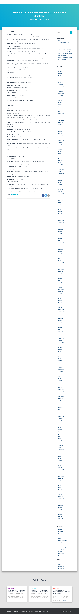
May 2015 (59, 351)
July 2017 (60, 293)
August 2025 (60, 95)
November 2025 (61, 89)
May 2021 (59, 209)
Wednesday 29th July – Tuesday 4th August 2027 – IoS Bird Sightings (61, 592)
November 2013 (61, 391)
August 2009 (60, 505)
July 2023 (60, 151)
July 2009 (60, 507)
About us (9, 611)
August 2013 (60, 398)
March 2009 (60, 516)
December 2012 (61, 416)
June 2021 (60, 207)
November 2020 (61, 222)
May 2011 (59, 458)
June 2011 (60, 456)
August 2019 (60, 249)
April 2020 (60, 238)
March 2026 (60, 80)
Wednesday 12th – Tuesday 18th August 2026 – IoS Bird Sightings (17, 591)
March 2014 (60, 382)
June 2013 (60, 402)
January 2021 (60, 218)
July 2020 (60, 231)
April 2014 (60, 380)
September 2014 (61, 369)
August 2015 (60, 345)
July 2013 (60, 400)
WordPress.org (61, 568)
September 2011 (61, 449)
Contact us (45, 611)
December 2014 (61, 362)
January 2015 (60, 360)
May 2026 (59, 75)
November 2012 (61, 418)
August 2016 (60, 318)
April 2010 (60, 487)
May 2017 (59, 298)
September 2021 (61, 200)
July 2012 (60, 427)
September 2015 (61, 342)
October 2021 (60, 198)
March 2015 (60, 356)
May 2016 (59, 325)
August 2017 (60, 291)
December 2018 (61, 262)
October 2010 (60, 474)
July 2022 (60, 178)
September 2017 (61, 289)
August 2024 (60, 122)
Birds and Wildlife (38, 611)
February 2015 (60, 358)
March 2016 (60, 329)
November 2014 (61, 365)
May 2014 (59, 378)
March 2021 (60, 213)
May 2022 (59, 182)
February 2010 (60, 491)
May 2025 (59, 102)
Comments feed (61, 566)
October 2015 (60, 340)
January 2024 (60, 138)
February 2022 (60, 189)
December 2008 (61, 523)
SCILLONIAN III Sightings (62, 544)
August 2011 (60, 451)
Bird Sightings (60, 531)
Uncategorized (14, 194)
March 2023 (60, 160)
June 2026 (60, 73)
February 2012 (60, 438)
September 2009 (61, 503)
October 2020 (60, 224)
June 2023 (60, 153)
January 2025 (60, 111)
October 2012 (60, 420)
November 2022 (61, 169)
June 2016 (60, 322)
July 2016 (60, 320)
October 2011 (60, 447)
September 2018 (61, 269)
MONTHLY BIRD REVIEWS (62, 540)
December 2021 (61, 193)
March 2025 (60, 106)
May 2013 (59, 405)
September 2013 (61, 396)
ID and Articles (60, 533)
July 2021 (60, 204)
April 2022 (60, 184)
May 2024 (59, 129)
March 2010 (60, 489)
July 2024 (60, 124)
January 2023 (60, 164)
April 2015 (60, 353)
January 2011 (60, 467)
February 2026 (60, 82)
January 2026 (60, 84)
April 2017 (60, 300)
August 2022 (60, 175)
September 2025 (61, 93)
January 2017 (60, 307)
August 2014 (60, 371)
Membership (31, 611)
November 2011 (61, 445)
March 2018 (60, 280)
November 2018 (61, 264)
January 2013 (60, 414)
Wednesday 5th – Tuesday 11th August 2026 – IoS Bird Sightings (39, 591)
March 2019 (60, 258)
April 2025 (60, 104)
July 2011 (60, 454)
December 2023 (61, 140)
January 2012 (60, 440)
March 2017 (60, 302)
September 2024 (61, 120)
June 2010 (60, 483)
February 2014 (60, 385)
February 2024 (60, 135)
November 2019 (61, 242)
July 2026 (60, 71)
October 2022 (60, 171)
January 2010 (60, 494)
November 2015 (61, 338)
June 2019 (60, 253)
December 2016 (61, 309)
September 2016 (61, 316)
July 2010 (60, 480)
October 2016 (60, 313)
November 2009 (61, 498)
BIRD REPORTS (60, 529)
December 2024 (61, 113)
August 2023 (60, 149)
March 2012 (60, 436)
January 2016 (60, 333)
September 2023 (61, 146)
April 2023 (60, 158)
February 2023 (60, 162)
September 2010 (61, 476)
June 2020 (60, 233)
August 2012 (60, 425)
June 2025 (60, 100)
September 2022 (61, 173)
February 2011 (60, 465)
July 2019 (60, 251)
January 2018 (60, 282)
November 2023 (61, 142)
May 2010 (59, 485)
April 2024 (60, 131)
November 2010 (61, 471)
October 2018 (60, 267)
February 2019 (60, 260)
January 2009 (60, 520)
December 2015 (61, 336)
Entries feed (60, 564)
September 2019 (61, 247)
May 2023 (59, 155)
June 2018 (60, 273)
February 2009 (60, 518)
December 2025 (61, 86)
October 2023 (60, 144)
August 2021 (60, 202)
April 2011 (60, 460)
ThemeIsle (70, 611)
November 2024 (61, 115)
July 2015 (60, 347)
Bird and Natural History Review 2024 (20, 611)
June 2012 (60, 429)
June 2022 (60, 180)
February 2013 (60, 411)
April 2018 (60, 278)
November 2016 (61, 311)
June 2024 (60, 126)
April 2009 (60, 514)
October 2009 (60, 500)
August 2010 (60, 478)
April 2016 (60, 327)
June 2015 (60, 349)
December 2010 (61, 469)
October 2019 (60, 244)
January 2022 (60, 191)
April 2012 (60, 434)
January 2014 (60, 387)
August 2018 (60, 271)
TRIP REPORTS (60, 551)
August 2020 (60, 229)
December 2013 (61, 389)
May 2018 (59, 276)
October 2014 (60, 367)
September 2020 (61, 227)
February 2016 (60, 331)
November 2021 (61, 195)
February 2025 (60, 109)
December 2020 (61, 220)
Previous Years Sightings (62, 542)
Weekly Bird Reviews (62, 555)
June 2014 (60, 376)
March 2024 (60, 133)
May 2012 (59, 431)
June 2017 (60, 296)
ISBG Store (60, 538)
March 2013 (60, 409)
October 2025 (60, 91)
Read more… (11, 600)
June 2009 (60, 509)
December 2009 (61, 496)
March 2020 (60, 240)
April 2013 (60, 407)
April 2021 (60, 211)
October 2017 (60, 287)
